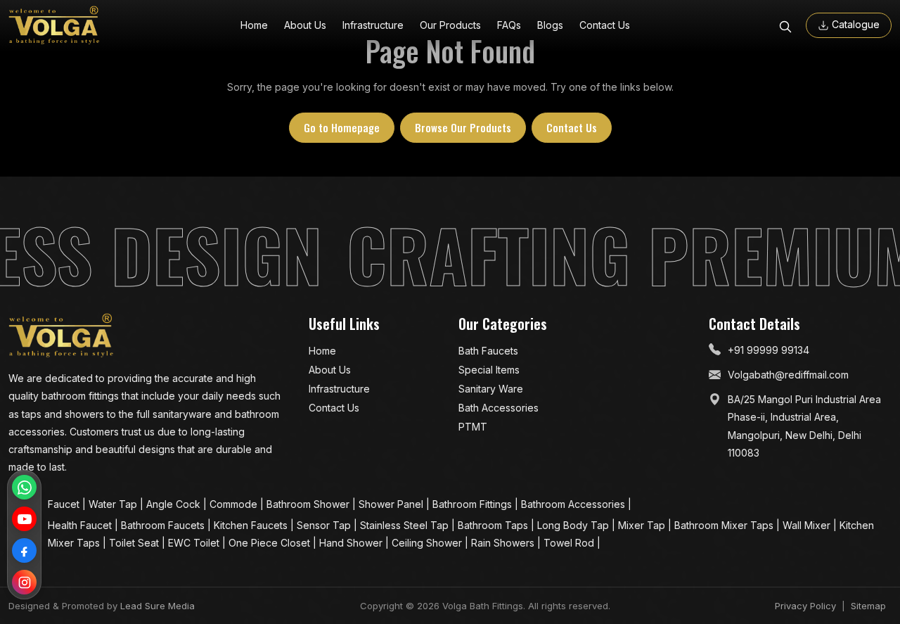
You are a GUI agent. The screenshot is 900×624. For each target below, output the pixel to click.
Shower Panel (392, 504)
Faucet (65, 504)
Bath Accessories (498, 408)
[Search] (785, 25)
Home (254, 25)
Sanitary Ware (490, 389)
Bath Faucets (488, 351)
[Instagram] (24, 582)
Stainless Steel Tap (405, 525)
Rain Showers (504, 543)
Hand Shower (352, 543)
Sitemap (868, 605)
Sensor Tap (325, 525)
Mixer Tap (643, 525)
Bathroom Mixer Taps (725, 525)
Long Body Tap (574, 525)
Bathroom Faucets (164, 525)
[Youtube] (24, 519)
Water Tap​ (114, 504)
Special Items (489, 370)
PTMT (472, 427)
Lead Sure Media (157, 605)
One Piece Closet (271, 543)
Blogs (550, 25)
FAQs (509, 25)
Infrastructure (373, 25)
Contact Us (604, 25)
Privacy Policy (805, 605)
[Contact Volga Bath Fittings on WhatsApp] (24, 487)
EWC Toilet (195, 543)
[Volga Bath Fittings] (54, 25)
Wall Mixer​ (808, 525)
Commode (235, 504)
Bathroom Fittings (473, 504)
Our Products (450, 25)
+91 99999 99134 (768, 350)
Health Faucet (81, 525)
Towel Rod (570, 543)
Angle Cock (174, 504)
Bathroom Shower (309, 504)
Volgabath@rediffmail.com (788, 375)
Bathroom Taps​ (494, 525)
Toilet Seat (135, 543)
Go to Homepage (342, 127)
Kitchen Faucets (252, 525)
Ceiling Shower (428, 543)
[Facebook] (24, 550)
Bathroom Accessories (574, 504)
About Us (305, 25)
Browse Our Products (463, 127)
